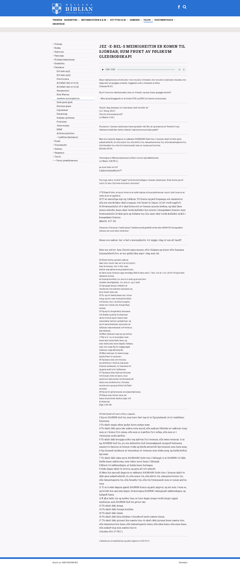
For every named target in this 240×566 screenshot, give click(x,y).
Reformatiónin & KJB (93, 20)
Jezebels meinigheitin (68, 98)
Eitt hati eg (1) (63, 71)
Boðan (58, 48)
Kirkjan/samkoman (65, 59)
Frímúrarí (62, 121)
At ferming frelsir (66, 133)
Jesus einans (63, 125)
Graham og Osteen (66, 117)
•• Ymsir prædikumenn (66, 160)
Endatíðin (60, 63)
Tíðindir (57, 20)
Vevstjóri (183, 562)
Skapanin (59, 152)
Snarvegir (58, 24)
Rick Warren (63, 94)
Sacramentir (63, 90)
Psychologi (62, 114)
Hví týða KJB (118, 20)
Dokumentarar (163, 20)
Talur (147, 20)
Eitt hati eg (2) (63, 75)
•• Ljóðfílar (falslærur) (67, 137)
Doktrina (59, 51)
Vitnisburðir (61, 145)
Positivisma (63, 79)
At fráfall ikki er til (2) (68, 86)
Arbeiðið (135, 20)
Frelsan (58, 44)
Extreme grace (64, 106)
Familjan (59, 55)
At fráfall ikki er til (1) (67, 83)
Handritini (70, 20)
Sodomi (58, 148)
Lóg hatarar (62, 110)
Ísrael (57, 141)
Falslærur (59, 67)
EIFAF (59, 129)
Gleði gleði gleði (65, 102)
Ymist (58, 156)
